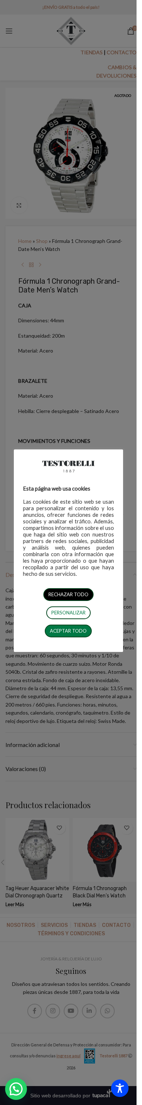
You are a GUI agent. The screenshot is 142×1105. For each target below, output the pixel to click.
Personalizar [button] (68, 613)
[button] (16, 1089)
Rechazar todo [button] (68, 594)
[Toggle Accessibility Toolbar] (119, 1088)
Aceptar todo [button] (68, 631)
